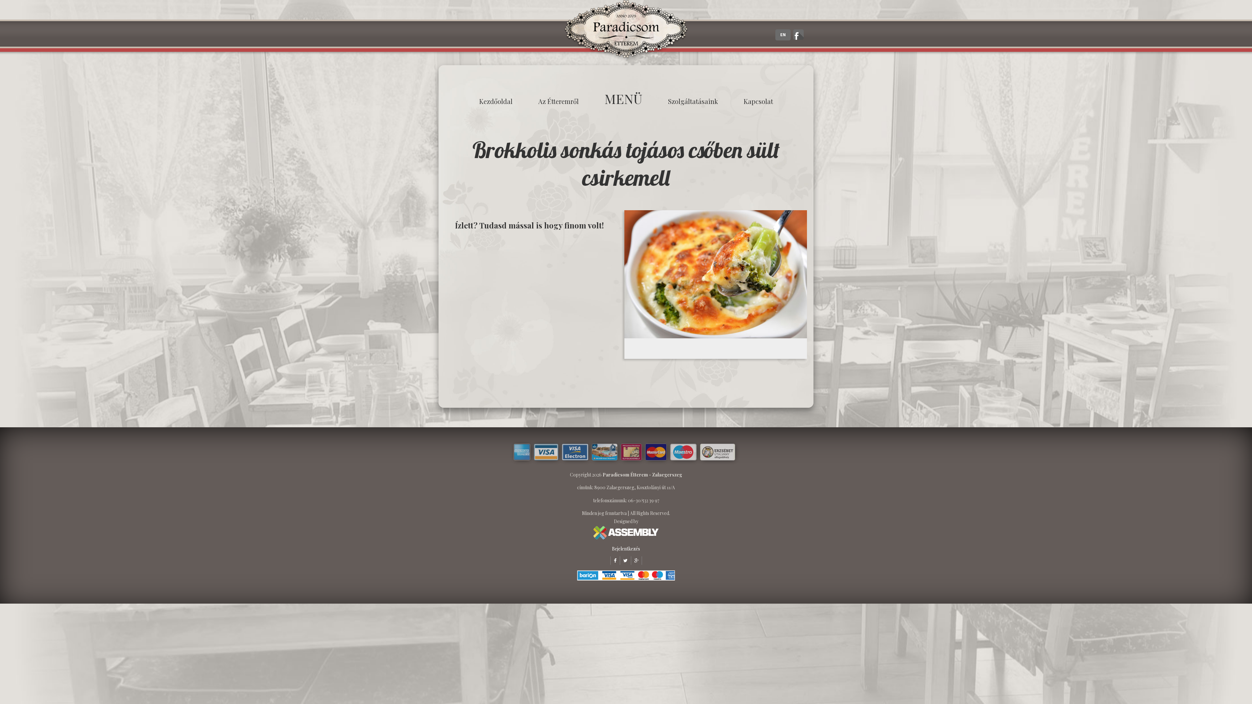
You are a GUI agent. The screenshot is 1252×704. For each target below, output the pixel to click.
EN (783, 34)
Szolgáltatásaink (693, 101)
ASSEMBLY (626, 532)
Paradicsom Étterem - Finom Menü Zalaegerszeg (626, 31)
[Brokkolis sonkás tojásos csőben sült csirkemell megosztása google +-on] (635, 560)
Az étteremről (558, 101)
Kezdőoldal (496, 101)
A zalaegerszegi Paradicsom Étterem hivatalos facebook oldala (798, 34)
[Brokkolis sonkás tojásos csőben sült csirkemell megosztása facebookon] (613, 560)
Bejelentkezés (626, 549)
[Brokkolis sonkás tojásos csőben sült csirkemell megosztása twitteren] (624, 560)
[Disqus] (533, 318)
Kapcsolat (758, 101)
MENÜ (623, 98)
